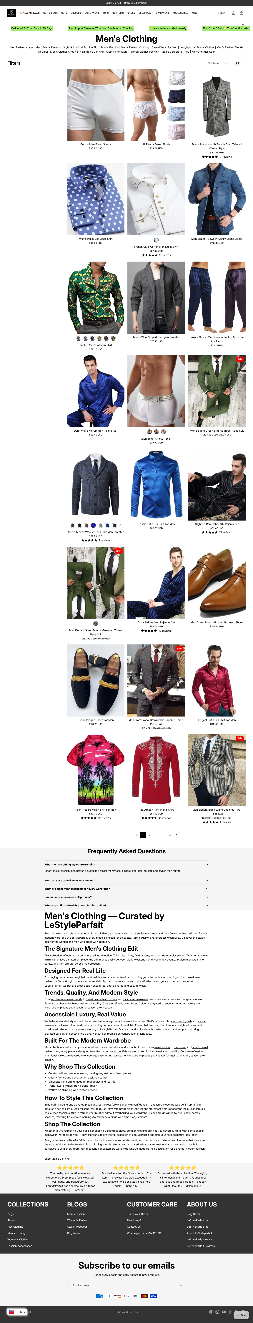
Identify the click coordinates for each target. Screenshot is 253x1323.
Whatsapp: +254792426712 (144, 1232)
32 (170, 835)
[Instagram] (217, 1312)
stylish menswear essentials (84, 981)
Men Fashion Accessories (25, 47)
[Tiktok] (230, 1312)
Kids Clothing (15, 1226)
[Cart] (241, 13)
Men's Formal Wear (203, 51)
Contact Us (134, 1226)
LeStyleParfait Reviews (201, 1245)
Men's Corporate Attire (175, 51)
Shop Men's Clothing (57, 1158)
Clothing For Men (116, 51)
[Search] (243, 25)
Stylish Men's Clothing (90, 51)
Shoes (11, 1220)
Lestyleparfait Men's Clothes (197, 47)
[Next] (176, 835)
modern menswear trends (66, 999)
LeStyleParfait (78, 937)
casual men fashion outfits (60, 1112)
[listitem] (194, 13)
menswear (192, 959)
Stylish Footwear (77, 1226)
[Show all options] (120, 525)
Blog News (73, 1232)
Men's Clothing (16, 1232)
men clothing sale (181, 1021)
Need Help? (134, 1220)
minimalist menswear (135, 999)
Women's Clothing (18, 1239)
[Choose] (119, 135)
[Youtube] (224, 1312)
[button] (227, 63)
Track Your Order (137, 1213)
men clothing (100, 933)
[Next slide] (118, 105)
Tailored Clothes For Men (144, 51)
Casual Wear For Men (164, 47)
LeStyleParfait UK (197, 1220)
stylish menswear (147, 933)
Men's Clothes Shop (62, 51)
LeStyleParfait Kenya (199, 1239)
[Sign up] (180, 1285)
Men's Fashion (110, 47)
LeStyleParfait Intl (197, 1226)
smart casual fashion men (101, 999)
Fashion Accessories (19, 1245)
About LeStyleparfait (199, 1232)
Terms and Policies (126, 1312)
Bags (10, 1213)
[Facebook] (211, 1312)
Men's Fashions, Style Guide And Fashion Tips (71, 47)
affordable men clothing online (166, 977)
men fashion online (175, 933)
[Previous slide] (72, 105)
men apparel (66, 963)
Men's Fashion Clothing (135, 47)
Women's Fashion (77, 1220)
